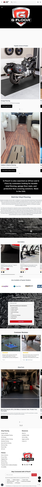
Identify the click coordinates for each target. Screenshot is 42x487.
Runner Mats (3, 447)
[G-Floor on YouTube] (31, 464)
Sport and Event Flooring (6, 443)
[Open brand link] (4, 286)
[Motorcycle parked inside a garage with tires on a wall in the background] (20, 73)
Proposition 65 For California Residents (9, 464)
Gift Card (3, 448)
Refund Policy (4, 461)
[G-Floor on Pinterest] (29, 464)
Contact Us (24, 441)
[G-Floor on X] (25, 464)
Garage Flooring (4, 433)
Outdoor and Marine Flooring (7, 439)
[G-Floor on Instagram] (27, 464)
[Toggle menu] (1, 2)
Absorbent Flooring (5, 441)
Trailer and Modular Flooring (7, 435)
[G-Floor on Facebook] (22, 464)
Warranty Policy (4, 462)
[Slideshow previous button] (1, 346)
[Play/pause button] (2, 7)
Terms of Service (4, 455)
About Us (24, 433)
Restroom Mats (4, 445)
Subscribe (21, 321)
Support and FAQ (25, 439)
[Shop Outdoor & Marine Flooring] (20, 138)
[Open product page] (10, 253)
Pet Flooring (3, 437)
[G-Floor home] (28, 457)
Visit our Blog (24, 437)
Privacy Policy (4, 457)
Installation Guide (25, 435)
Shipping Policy (4, 459)
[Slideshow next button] (41, 346)
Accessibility (3, 466)
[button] (23, 2)
